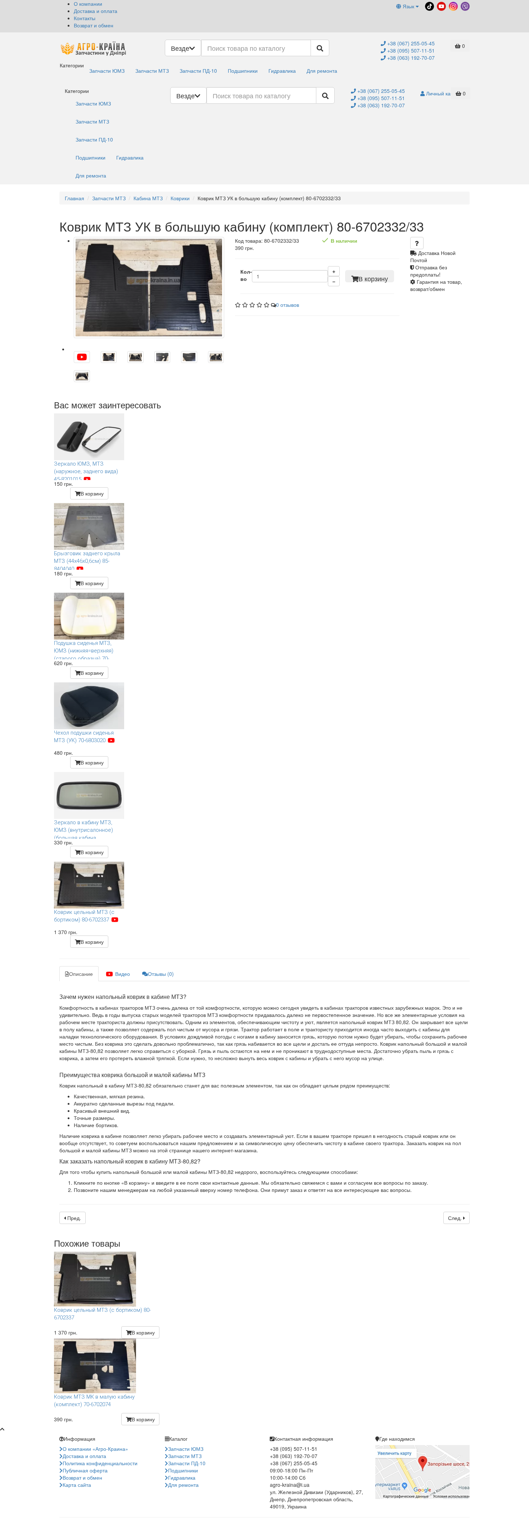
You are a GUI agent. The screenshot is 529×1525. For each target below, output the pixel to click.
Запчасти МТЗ (152, 70)
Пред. (73, 1217)
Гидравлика (282, 70)
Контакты (84, 18)
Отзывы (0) (161, 973)
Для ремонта (322, 70)
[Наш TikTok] (429, 5)
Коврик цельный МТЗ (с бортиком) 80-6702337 (84, 916)
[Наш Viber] (464, 5)
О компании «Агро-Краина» (95, 1448)
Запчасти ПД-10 (198, 70)
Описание (81, 973)
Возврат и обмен (93, 25)
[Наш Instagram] (452, 5)
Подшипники (243, 70)
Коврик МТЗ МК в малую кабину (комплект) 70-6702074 (94, 1401)
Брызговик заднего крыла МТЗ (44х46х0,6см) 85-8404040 (87, 560)
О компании (88, 3)
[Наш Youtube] (440, 5)
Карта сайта (77, 1484)
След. (455, 1217)
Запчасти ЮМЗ (107, 70)
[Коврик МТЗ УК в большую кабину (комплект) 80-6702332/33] (149, 287)
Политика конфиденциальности (100, 1463)
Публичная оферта (85, 1470)
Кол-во (246, 275)
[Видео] (82, 357)
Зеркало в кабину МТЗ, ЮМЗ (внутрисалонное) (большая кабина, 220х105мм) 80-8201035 (84, 829)
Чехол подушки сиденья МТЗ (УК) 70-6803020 (84, 737)
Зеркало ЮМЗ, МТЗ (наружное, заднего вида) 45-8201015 (86, 470)
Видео (122, 973)
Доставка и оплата (95, 10)
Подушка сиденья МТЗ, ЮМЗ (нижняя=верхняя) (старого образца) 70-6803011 (83, 649)
